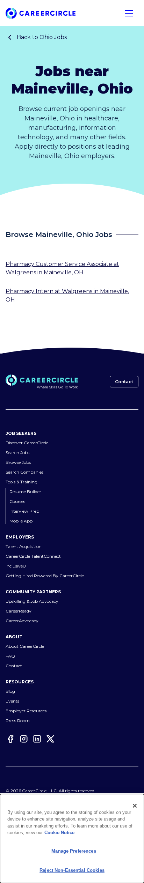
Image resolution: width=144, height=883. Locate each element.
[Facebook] (10, 739)
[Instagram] (24, 739)
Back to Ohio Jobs (42, 37)
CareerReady (18, 611)
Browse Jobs (18, 462)
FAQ (10, 656)
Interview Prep (24, 511)
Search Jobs (17, 452)
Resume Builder (25, 492)
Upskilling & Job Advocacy (32, 601)
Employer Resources (26, 711)
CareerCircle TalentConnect (33, 556)
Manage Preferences (73, 851)
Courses (17, 501)
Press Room (18, 721)
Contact (124, 381)
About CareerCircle (25, 646)
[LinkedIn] (37, 739)
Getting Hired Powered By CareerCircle (45, 576)
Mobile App (21, 521)
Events (12, 701)
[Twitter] (50, 739)
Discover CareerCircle (27, 443)
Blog (10, 691)
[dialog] (72, 838)
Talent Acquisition (24, 546)
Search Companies (24, 472)
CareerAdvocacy (22, 621)
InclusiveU (16, 566)
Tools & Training (21, 482)
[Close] (135, 806)
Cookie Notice (59, 832)
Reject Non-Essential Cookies (72, 870)
